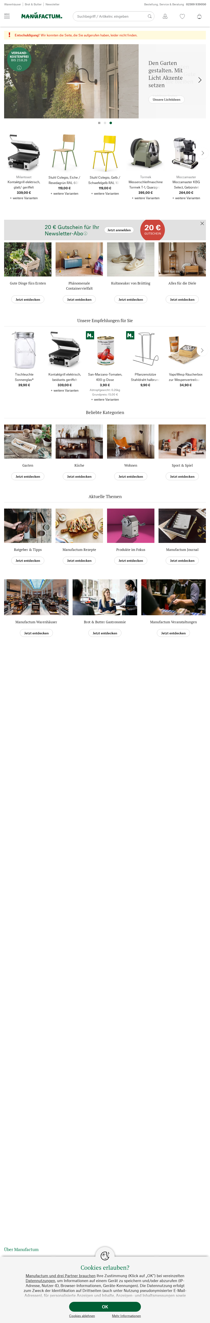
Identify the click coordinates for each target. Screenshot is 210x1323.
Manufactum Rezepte (79, 549)
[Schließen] (202, 224)
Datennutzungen (40, 1280)
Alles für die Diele (182, 283)
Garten (27, 465)
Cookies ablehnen (82, 1316)
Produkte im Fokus (130, 549)
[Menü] (7, 16)
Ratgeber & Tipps (28, 549)
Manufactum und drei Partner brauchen (61, 1275)
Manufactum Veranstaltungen (173, 622)
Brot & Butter (33, 4)
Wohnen (130, 465)
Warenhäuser (12, 4)
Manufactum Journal (182, 549)
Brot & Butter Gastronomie (105, 622)
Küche (79, 465)
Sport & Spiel (182, 465)
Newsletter (52, 4)
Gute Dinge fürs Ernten (28, 283)
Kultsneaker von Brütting (130, 283)
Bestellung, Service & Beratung (175, 4)
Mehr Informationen (126, 1316)
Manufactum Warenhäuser (36, 622)
